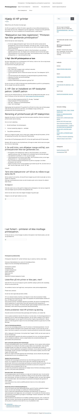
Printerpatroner (11, 7)
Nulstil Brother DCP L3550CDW (12, 406)
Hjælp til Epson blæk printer (63, 77)
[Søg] (72, 18)
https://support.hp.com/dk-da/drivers (35, 96)
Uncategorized (9, 404)
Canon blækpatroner (22, 10)
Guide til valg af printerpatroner (59, 6)
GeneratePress (48, 413)
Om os (30, 10)
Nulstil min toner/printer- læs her (65, 94)
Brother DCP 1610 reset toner (64, 121)
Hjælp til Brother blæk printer (64, 69)
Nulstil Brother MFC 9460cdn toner (13, 405)
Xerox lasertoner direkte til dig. (64, 123)
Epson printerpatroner (57, 3)
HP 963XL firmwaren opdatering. (65, 136)
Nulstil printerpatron (62, 150)
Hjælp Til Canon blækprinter (24, 6)
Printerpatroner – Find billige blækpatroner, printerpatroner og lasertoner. (34, 3)
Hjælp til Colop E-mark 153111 (64, 138)
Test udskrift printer (45, 6)
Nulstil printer (36, 6)
